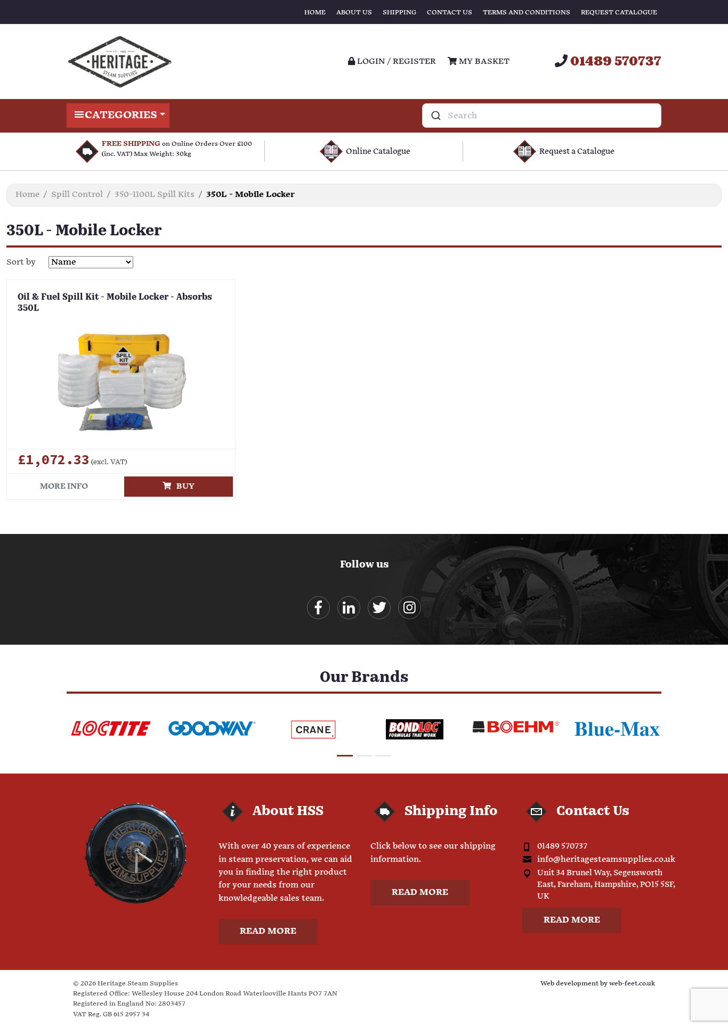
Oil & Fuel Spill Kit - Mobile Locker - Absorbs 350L (115, 303)
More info (64, 486)
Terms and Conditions (526, 13)
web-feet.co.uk (632, 984)
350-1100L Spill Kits (155, 195)
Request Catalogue (619, 13)
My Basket (483, 61)
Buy (183, 486)
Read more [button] (268, 931)
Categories (121, 115)
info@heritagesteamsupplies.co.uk (606, 859)
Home (315, 13)
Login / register (395, 61)
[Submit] (435, 115)
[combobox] (541, 115)
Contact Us (449, 13)
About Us (354, 13)
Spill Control (77, 195)
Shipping (399, 13)
